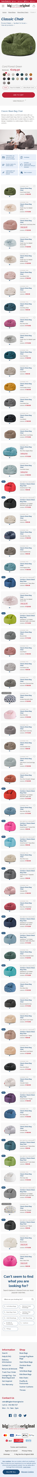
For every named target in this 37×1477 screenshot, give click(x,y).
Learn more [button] (26, 1467)
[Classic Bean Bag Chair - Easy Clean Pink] (10, 1261)
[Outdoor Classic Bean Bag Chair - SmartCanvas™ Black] (10, 1225)
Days (14, 1)
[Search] (32, 1299)
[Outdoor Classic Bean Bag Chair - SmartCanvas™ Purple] (10, 1098)
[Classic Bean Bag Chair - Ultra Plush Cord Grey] (10, 730)
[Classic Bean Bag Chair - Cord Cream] (10, 519)
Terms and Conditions (18, 1447)
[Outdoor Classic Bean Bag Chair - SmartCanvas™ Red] (10, 487)
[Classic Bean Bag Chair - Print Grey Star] (10, 1177)
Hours (21, 1)
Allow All (11, 1472)
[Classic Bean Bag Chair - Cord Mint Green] (10, 469)
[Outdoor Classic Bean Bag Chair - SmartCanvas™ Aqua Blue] (10, 842)
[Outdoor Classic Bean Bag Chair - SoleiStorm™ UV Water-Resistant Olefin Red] (10, 794)
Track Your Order (9, 1372)
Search (5, 1353)
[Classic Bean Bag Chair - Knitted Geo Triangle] (10, 1209)
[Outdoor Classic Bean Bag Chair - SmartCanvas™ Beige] (10, 1035)
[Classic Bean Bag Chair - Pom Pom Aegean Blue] (10, 451)
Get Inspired (7, 1381)
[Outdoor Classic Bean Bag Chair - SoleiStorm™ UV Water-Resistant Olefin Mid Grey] (10, 1193)
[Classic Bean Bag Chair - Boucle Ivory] (10, 1242)
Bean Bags (24, 1353)
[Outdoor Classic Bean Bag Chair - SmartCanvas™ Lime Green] (10, 1161)
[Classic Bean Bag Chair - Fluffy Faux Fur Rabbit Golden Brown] (10, 259)
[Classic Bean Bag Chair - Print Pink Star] (10, 714)
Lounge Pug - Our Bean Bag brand (9, 1376)
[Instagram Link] (15, 1416)
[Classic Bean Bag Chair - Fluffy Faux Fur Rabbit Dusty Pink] (10, 600)
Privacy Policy (27, 1451)
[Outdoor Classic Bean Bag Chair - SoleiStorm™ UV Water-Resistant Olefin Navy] (10, 922)
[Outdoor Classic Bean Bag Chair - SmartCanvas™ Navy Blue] (10, 582)
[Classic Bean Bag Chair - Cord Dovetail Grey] (10, 746)
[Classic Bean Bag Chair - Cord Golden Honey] (10, 387)
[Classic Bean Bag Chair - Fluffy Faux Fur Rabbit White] (10, 207)
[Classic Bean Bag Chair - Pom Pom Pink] (10, 323)
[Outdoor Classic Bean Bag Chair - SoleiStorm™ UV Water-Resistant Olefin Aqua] (10, 971)
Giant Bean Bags (26, 1362)
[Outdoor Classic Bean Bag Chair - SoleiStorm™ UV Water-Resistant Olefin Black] (10, 503)
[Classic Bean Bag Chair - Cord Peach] (10, 651)
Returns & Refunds (9, 1369)
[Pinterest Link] (20, 1416)
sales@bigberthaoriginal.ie (12, 1402)
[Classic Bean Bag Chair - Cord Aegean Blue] (10, 567)
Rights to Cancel (11, 1451)
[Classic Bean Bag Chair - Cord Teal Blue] (10, 355)
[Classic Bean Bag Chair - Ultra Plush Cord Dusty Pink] (10, 225)
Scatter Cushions (26, 1387)
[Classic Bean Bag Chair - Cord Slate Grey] (10, 402)
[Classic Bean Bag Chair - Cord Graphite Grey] (10, 551)
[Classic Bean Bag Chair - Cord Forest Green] (10, 191)
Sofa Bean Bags (26, 1371)
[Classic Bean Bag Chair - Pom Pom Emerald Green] (10, 955)
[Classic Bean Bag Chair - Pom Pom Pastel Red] (10, 906)
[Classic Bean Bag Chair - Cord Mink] (10, 371)
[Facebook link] (10, 1416)
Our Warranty (7, 1384)
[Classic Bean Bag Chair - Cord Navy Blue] (10, 307)
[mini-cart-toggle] (34, 6)
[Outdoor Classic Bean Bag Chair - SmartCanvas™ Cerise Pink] (10, 826)
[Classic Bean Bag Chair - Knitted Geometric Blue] (10, 698)
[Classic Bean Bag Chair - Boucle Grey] (10, 635)
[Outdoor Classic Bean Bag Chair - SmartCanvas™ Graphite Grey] (10, 874)
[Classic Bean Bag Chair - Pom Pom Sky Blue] (10, 810)
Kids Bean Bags (25, 1374)
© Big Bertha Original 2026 (24, 1454)
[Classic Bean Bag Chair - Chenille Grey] (10, 1129)
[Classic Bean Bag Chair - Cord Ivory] (10, 291)
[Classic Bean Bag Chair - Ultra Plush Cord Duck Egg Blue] (10, 762)
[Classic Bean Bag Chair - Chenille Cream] (10, 1082)
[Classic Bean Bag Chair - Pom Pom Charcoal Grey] (10, 682)
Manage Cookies (27, 1472)
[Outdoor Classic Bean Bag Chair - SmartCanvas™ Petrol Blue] (10, 1145)
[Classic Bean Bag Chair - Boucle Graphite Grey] (10, 1003)
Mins (27, 1)
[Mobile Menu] (3, 6)
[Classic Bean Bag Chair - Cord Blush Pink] (10, 275)
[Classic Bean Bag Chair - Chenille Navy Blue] (10, 535)
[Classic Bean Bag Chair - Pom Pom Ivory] (10, 858)
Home (4, 12)
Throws (23, 1390)
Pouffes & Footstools (24, 1382)
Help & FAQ (6, 1356)
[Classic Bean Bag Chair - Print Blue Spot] (10, 1114)
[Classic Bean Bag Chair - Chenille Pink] (10, 890)
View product (18, 101)
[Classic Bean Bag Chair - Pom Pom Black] (10, 1066)
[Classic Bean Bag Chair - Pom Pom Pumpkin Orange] (10, 778)
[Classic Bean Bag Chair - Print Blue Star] (10, 987)
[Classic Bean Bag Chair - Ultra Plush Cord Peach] (10, 1050)
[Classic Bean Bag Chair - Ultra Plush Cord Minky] (10, 434)
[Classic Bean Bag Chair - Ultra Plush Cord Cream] (10, 1019)
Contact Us (6, 1365)
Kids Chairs (24, 1378)
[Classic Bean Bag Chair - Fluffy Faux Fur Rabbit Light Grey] (10, 339)
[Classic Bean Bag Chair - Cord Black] (10, 418)
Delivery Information (7, 1361)
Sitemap (6, 1454)
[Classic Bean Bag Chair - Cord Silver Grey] (10, 667)
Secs (33, 1)
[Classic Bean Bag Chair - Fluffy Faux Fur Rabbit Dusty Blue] (10, 242)
